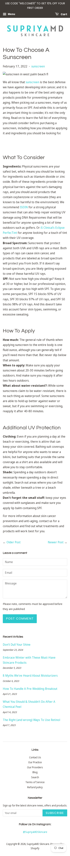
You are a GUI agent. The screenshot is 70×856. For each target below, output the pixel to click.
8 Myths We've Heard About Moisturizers (30, 675)
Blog (35, 772)
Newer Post (55, 542)
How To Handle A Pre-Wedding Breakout (30, 689)
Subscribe (55, 813)
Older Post (14, 542)
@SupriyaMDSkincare (35, 832)
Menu (11, 14)
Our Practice (35, 762)
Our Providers (35, 767)
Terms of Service (35, 782)
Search (35, 777)
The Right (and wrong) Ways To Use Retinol (31, 720)
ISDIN (24, 207)
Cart (63, 14)
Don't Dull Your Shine (16, 644)
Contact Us (35, 757)
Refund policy (35, 787)
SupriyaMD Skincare (38, 844)
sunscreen (38, 66)
